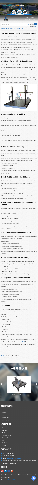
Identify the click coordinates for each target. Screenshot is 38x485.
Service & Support (6, 435)
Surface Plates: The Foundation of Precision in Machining (17, 358)
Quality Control (5, 417)
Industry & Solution (6, 438)
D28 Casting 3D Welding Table (19, 395)
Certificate (4, 412)
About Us (4, 430)
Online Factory (5, 420)
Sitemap (32, 17)
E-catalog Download (30, 19)
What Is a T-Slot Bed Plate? (12, 355)
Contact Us (5, 443)
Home (3, 428)
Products (4, 433)
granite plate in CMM (20, 342)
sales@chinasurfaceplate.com (14, 458)
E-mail (26, 17)
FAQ (3, 415)
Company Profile (6, 410)
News (31, 26)
